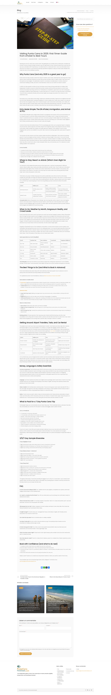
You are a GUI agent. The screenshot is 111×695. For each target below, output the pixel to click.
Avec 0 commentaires (43, 59)
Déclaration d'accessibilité (60, 674)
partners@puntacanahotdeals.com (28, 561)
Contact (52, 2)
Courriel (48, 625)
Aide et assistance (59, 683)
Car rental (52, 331)
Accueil (27, 2)
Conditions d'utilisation (59, 677)
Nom (20, 625)
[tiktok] (89, 690)
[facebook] (87, 690)
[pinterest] (91, 690)
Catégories (40, 2)
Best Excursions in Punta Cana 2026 (52, 275)
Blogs (47, 2)
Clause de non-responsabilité (60, 671)
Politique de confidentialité (60, 680)
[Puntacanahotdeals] (20, 2)
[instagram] (85, 690)
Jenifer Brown (24, 59)
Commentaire (22, 631)
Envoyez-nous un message (85, 34)
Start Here (33, 2)
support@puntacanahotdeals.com (84, 671)
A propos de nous (70, 671)
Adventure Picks (23, 290)
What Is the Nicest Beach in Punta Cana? (60, 576)
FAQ (58, 669)
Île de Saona (23, 282)
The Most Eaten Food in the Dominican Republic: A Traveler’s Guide (32, 577)
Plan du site (68, 669)
